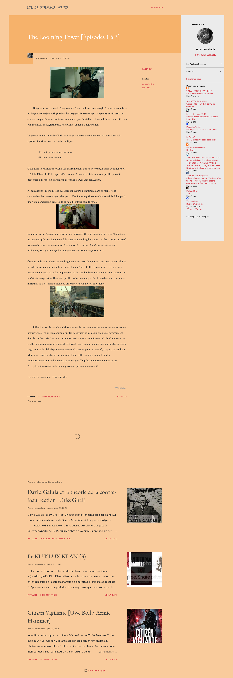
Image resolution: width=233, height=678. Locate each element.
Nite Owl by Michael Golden (199, 93)
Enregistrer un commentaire (55, 539)
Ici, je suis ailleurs (47, 7)
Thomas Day (192, 201)
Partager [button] (147, 69)
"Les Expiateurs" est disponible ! (201, 139)
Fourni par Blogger (97, 670)
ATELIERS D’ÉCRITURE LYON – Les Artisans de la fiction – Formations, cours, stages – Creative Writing (203, 160)
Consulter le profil (205, 55)
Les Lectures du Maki (196, 114)
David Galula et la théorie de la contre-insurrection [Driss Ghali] (72, 496)
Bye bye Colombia (194, 203)
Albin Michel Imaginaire (197, 175)
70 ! (188, 193)
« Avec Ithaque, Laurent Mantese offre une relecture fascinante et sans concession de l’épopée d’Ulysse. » (203, 180)
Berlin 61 (190, 150)
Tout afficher (195, 209)
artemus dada (205, 49)
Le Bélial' (190, 137)
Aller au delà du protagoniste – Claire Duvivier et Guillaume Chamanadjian (203, 166)
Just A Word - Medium (196, 101)
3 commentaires (48, 595)
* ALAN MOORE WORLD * (199, 91)
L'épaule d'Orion (193, 127)
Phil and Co (191, 191)
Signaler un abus (193, 78)
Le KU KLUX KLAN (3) (57, 556)
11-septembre (148, 84)
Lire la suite (111, 539)
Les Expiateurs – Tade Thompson (201, 129)
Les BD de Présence (195, 147)
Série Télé (146, 88)
